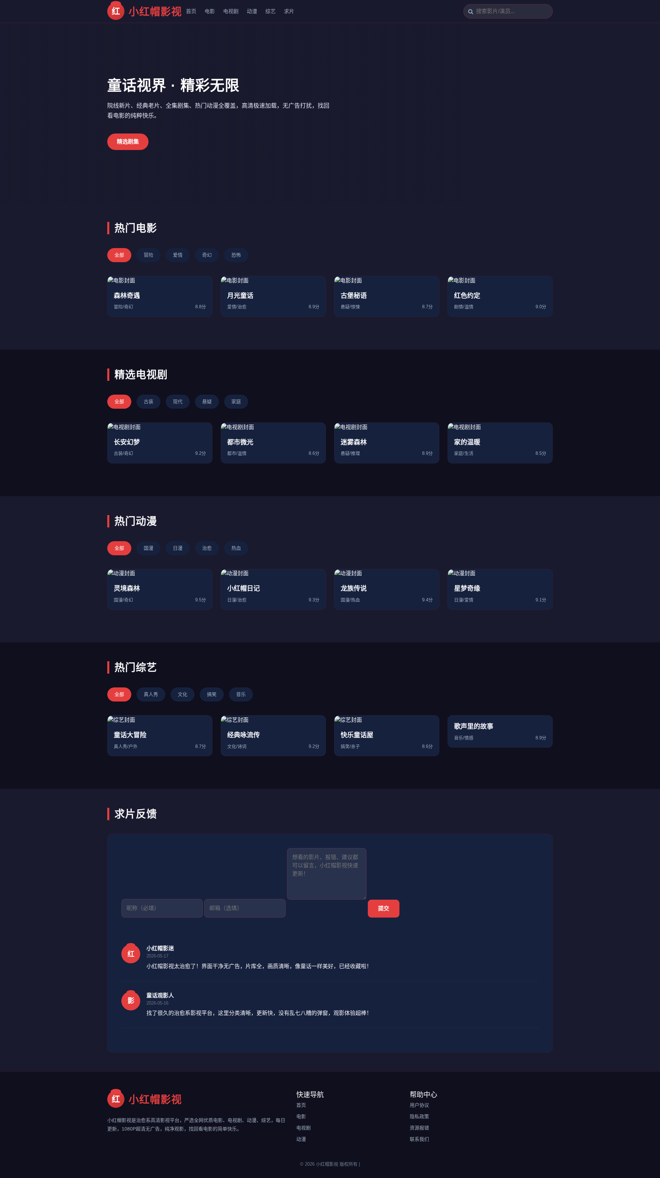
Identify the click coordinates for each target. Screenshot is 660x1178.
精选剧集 (128, 141)
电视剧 (231, 11)
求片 (289, 11)
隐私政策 (419, 1116)
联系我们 (419, 1139)
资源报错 (419, 1128)
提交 (383, 908)
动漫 (252, 11)
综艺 (270, 11)
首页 (191, 11)
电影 (210, 11)
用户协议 (419, 1105)
